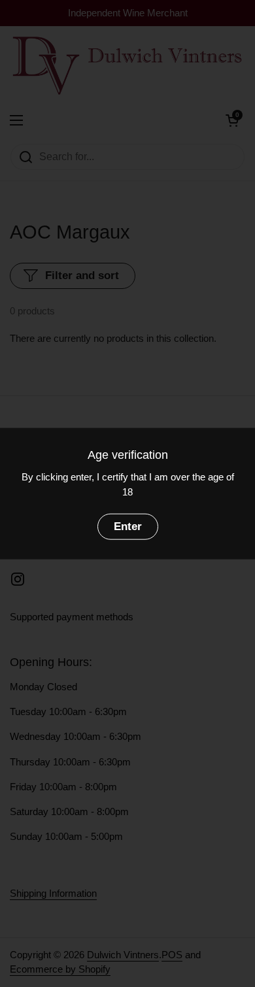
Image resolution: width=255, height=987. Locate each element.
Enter (128, 526)
